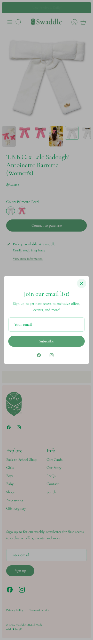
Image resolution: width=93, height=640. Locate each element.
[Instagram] (52, 355)
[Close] (81, 283)
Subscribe (46, 341)
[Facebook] (39, 355)
